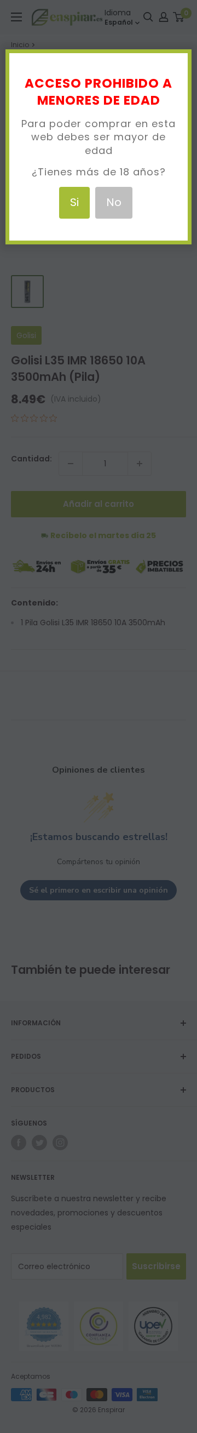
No (113, 202)
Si (74, 202)
